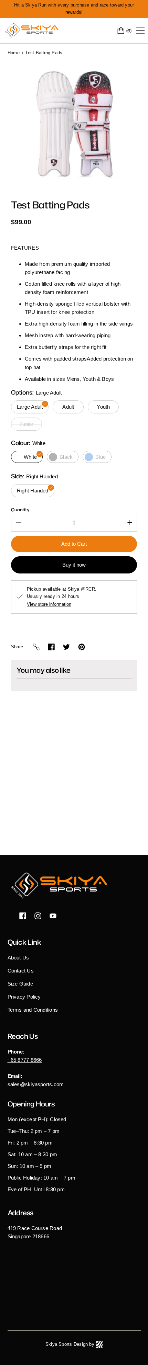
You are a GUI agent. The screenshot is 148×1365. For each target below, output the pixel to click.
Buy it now (74, 565)
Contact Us (21, 971)
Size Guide (20, 984)
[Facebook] (51, 647)
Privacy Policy (24, 997)
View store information (49, 604)
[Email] (36, 647)
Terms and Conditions (33, 1010)
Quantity (20, 510)
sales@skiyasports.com (36, 1084)
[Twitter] (66, 647)
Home (14, 52)
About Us (18, 957)
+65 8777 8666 (25, 1060)
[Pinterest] (81, 647)
